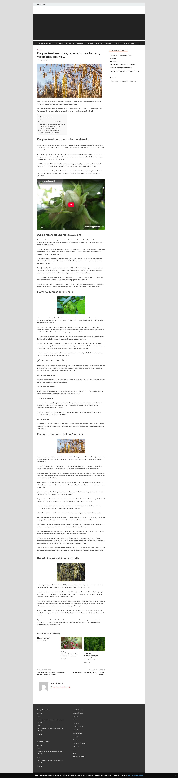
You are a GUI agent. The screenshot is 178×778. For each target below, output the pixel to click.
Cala (38, 725)
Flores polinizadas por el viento (51, 126)
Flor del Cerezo (78, 710)
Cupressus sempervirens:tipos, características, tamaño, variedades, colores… (92, 657)
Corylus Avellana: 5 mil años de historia (51, 122)
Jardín (90, 43)
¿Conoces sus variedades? (50, 128)
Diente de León (78, 726)
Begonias (76, 723)
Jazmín (39, 713)
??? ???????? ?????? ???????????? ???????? (121, 68)
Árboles (108, 43)
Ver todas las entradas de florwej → (61, 687)
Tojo (74, 753)
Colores (59, 43)
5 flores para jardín (43, 638)
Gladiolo (76, 730)
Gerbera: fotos (77, 733)
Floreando (81, 43)
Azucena (76, 746)
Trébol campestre (78, 756)
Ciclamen (76, 716)
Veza (74, 750)
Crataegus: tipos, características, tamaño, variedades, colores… (69, 654)
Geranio (75, 736)
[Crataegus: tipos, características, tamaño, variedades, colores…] (71, 650)
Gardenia (76, 740)
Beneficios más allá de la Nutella (49, 132)
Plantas (99, 43)
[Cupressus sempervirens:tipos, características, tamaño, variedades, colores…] (94, 651)
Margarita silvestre (43, 710)
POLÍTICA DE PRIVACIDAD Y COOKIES (123, 81)
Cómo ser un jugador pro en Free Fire (121, 55)
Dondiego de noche (79, 743)
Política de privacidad (137, 775)
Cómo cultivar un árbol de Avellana (50, 130)
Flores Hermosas (45, 43)
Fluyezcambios (129, 43)
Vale (129, 775)
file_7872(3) (113, 61)
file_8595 (113, 58)
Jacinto (39, 716)
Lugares (69, 43)
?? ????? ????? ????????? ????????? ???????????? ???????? (124, 71)
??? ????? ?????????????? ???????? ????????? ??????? (123, 65)
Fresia (75, 720)
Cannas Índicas (78, 713)
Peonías (39, 734)
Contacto (117, 43)
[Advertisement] (89, 27)
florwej (50, 60)
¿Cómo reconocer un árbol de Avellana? (54, 124)
